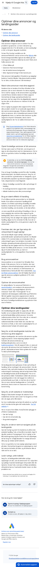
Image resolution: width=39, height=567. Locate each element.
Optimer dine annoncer (10, 33)
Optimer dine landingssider (11, 35)
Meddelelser (16, 8)
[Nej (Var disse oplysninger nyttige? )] (34, 484)
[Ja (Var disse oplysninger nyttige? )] (29, 484)
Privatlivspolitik (13, 558)
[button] (3, 2)
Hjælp (6, 8)
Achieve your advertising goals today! (12, 531)
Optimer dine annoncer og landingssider (24, 14)
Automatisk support (29, 564)
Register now (7, 542)
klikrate (31, 55)
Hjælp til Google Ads (15, 2)
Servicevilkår (21, 558)
